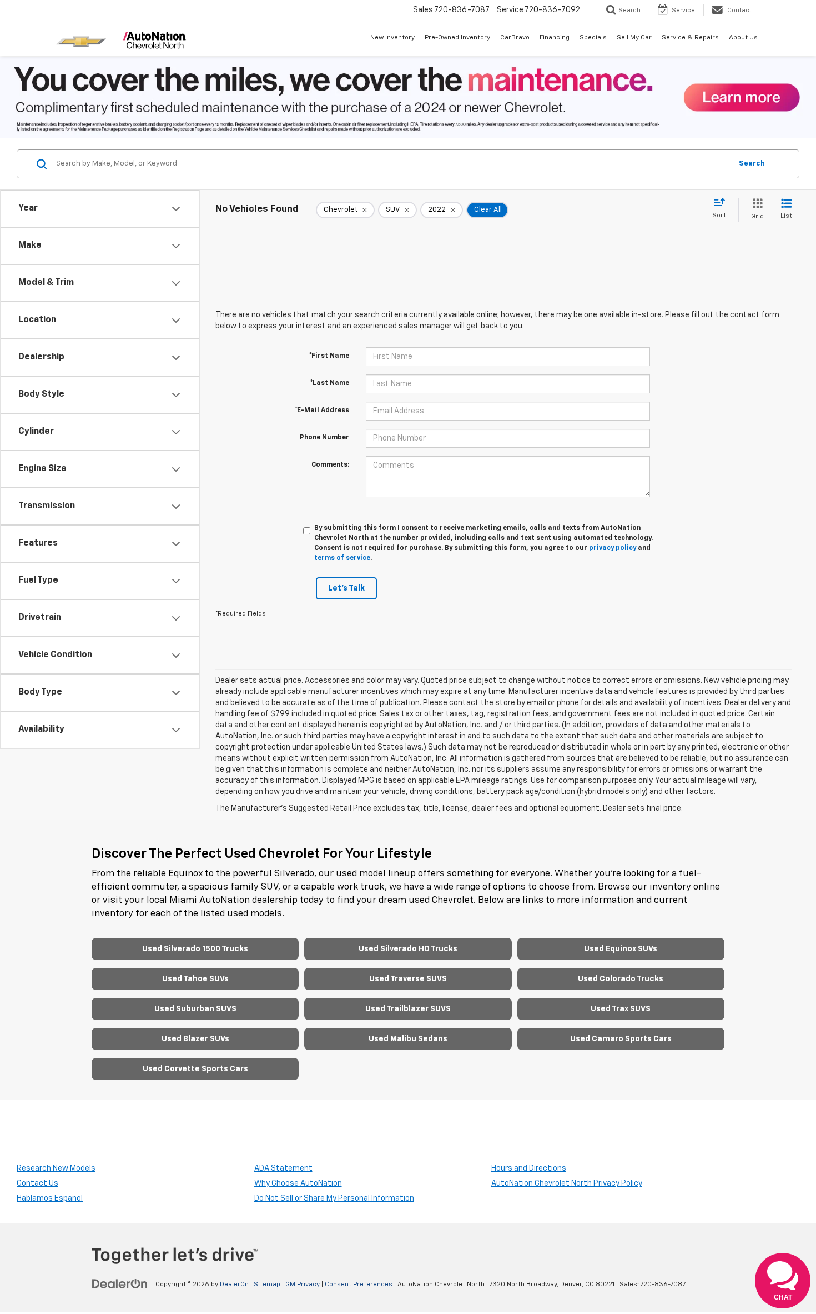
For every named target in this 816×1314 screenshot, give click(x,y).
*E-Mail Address (322, 410)
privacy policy (612, 548)
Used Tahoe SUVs (195, 979)
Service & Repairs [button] (690, 37)
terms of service (342, 558)
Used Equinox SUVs (620, 949)
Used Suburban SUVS (195, 1009)
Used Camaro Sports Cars (621, 1039)
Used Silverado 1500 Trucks (195, 949)
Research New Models (56, 1168)
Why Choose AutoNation (298, 1183)
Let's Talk (346, 588)
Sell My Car (634, 37)
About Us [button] (743, 37)
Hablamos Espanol (50, 1198)
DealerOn (234, 1284)
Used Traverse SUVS (408, 979)
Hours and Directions (528, 1168)
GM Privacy (302, 1284)
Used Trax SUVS (621, 1009)
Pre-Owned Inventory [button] (457, 37)
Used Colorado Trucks (620, 979)
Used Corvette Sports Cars (195, 1069)
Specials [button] (593, 37)
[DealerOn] (120, 1284)
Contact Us (37, 1183)
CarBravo (515, 37)
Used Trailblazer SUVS (408, 1009)
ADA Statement (283, 1168)
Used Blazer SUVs (195, 1039)
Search (752, 163)
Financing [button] (555, 37)
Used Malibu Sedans (408, 1039)
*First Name (329, 356)
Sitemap (267, 1284)
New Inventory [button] (392, 37)
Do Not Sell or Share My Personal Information (334, 1198)
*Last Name (329, 383)
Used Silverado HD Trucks (408, 949)
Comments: (330, 465)
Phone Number (324, 437)
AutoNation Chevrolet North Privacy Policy (566, 1183)
